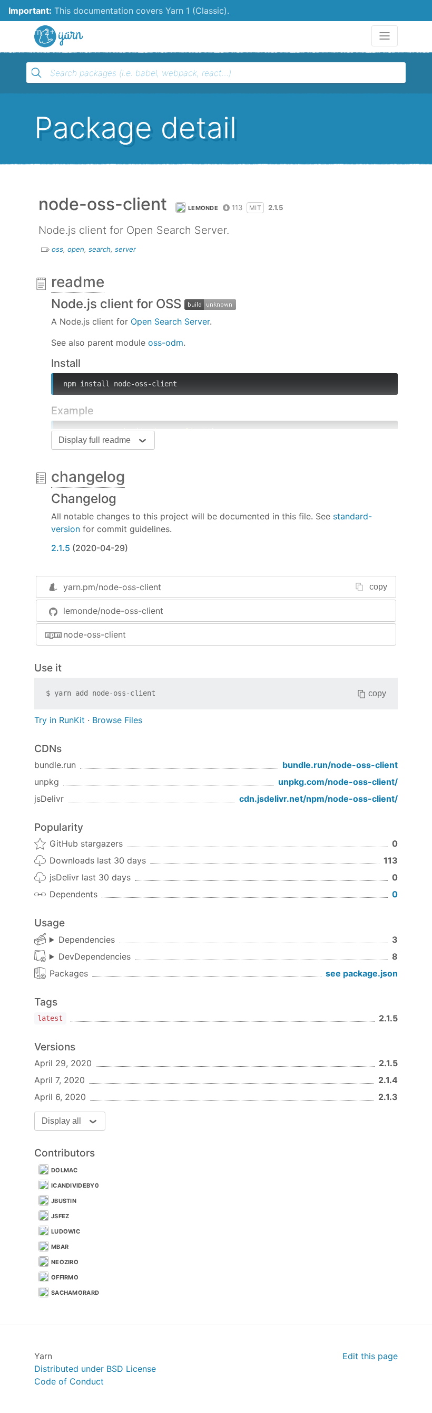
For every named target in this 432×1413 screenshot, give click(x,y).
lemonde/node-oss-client (113, 610)
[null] (210, 303)
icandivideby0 (75, 1185)
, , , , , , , (90, 957)
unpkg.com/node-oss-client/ (338, 781)
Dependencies (86, 939)
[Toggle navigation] (384, 35)
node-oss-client (94, 634)
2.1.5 (60, 548)
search (100, 249)
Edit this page (370, 1356)
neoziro (64, 1262)
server (125, 249)
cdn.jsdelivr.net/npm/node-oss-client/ (318, 798)
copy (378, 586)
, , (82, 940)
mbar (59, 1246)
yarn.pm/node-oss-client (112, 587)
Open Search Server (170, 321)
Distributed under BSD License (95, 1368)
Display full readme (94, 439)
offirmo (64, 1277)
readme (77, 282)
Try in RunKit (59, 720)
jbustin (63, 1201)
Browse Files (117, 720)
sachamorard (75, 1292)
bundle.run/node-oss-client (340, 765)
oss (57, 249)
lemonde (203, 208)
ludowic (65, 1231)
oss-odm (165, 342)
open (75, 249)
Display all (61, 1120)
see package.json (362, 973)
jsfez (60, 1216)
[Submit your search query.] (36, 72)
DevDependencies (94, 956)
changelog (88, 477)
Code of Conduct (69, 1381)
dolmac (64, 1170)
